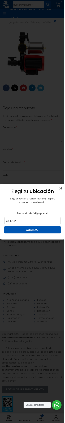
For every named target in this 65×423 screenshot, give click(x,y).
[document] (32, 211)
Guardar (32, 229)
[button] (60, 188)
